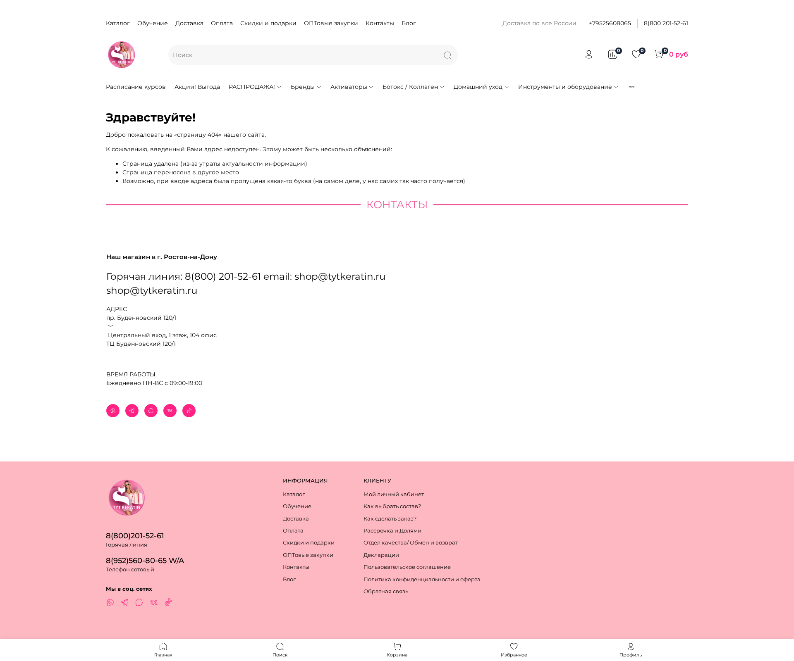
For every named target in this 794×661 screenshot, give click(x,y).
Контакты (380, 23)
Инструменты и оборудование (565, 86)
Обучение (152, 23)
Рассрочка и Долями (392, 531)
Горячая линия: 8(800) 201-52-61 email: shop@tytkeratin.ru (245, 276)
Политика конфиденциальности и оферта (422, 579)
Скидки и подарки (268, 23)
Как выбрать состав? (392, 506)
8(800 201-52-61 (666, 23)
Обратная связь (386, 591)
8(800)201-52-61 (135, 535)
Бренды (303, 86)
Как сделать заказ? (390, 519)
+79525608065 (610, 23)
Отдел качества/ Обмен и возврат (411, 543)
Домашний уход (478, 86)
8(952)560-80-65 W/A (145, 560)
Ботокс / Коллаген (410, 86)
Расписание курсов (136, 86)
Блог (409, 23)
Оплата (222, 23)
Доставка (189, 23)
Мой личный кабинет (394, 494)
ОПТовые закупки (331, 23)
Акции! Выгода (197, 86)
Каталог (118, 23)
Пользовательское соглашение (407, 567)
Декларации (381, 555)
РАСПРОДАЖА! (252, 86)
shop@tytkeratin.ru (151, 290)
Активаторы (348, 86)
